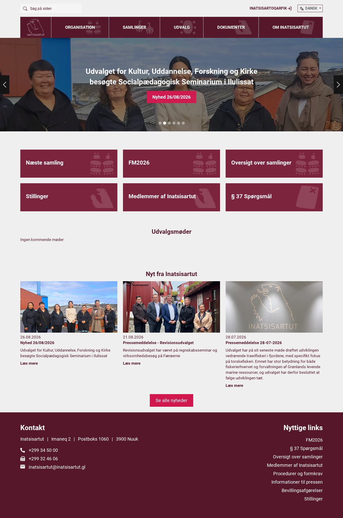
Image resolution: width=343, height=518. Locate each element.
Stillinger (313, 499)
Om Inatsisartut (291, 27)
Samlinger (134, 27)
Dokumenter (231, 27)
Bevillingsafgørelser (302, 490)
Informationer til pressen (297, 482)
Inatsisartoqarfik (269, 8)
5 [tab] (178, 123)
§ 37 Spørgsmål (306, 448)
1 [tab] (160, 123)
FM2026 (314, 440)
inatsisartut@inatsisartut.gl (57, 467)
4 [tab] (174, 123)
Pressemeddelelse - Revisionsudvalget (171, 97)
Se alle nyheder (171, 400)
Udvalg (182, 27)
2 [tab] (164, 123)
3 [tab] (169, 123)
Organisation (80, 27)
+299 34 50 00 (43, 450)
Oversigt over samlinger (298, 457)
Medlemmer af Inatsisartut (295, 465)
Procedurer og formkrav (298, 473)
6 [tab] (183, 123)
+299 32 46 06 (43, 458)
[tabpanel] (171, 84)
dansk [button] (311, 8)
